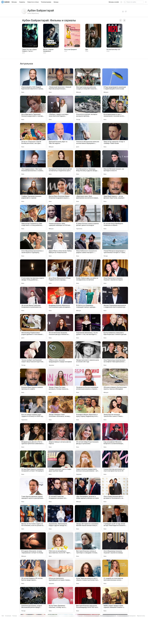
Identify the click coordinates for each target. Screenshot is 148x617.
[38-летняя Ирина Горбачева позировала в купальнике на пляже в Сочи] (33, 299)
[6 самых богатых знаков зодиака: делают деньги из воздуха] (88, 217)
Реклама (14, 615)
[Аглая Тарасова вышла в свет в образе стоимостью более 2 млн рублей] (88, 572)
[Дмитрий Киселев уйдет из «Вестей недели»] (60, 136)
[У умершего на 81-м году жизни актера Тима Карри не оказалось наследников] (115, 518)
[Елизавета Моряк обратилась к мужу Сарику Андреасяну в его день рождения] (88, 409)
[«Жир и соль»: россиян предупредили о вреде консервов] (60, 354)
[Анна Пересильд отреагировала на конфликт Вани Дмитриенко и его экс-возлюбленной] (115, 354)
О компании (8, 615)
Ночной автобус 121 (113, 49)
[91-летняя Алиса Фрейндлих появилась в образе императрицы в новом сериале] (115, 217)
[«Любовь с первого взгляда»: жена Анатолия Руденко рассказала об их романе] (60, 108)
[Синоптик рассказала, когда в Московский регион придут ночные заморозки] (33, 600)
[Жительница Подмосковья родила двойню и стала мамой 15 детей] (33, 327)
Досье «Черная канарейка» (48, 50)
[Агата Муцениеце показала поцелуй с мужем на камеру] (115, 545)
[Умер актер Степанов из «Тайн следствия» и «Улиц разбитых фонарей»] (33, 217)
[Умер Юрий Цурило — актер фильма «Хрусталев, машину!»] (115, 190)
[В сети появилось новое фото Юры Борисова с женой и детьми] (115, 327)
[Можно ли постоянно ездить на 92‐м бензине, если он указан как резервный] (33, 518)
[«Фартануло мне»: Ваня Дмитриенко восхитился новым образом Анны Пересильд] (88, 190)
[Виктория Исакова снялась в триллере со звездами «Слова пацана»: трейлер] (88, 545)
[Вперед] (124, 20)
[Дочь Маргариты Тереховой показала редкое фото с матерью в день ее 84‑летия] (33, 108)
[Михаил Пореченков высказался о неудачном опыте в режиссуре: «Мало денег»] (115, 299)
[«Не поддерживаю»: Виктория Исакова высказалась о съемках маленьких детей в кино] (33, 163)
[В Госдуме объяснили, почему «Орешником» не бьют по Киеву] (33, 545)
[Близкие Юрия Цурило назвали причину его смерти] (33, 381)
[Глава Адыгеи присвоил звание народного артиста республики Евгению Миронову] (33, 490)
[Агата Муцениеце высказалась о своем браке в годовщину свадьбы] (33, 245)
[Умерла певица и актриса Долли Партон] (60, 436)
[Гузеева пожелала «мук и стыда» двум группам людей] (60, 463)
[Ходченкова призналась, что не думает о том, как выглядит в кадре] (88, 327)
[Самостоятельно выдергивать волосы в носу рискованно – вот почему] (88, 463)
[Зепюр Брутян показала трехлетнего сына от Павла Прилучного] (115, 409)
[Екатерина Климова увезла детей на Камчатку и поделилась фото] (60, 163)
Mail (3, 615)
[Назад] (120, 20)
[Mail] (2, 2)
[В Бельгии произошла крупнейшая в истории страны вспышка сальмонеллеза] (60, 572)
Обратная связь (141, 615)
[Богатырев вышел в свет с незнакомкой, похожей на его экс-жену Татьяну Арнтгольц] (115, 108)
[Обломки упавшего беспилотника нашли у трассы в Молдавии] (115, 381)
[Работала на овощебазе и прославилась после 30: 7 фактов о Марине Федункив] (60, 545)
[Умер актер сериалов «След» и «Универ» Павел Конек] (115, 136)
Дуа (86, 49)
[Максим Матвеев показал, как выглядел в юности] (115, 163)
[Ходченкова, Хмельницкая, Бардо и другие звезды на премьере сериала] (60, 518)
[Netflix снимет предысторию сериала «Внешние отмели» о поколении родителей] (115, 600)
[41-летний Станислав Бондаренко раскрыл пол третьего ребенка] (60, 490)
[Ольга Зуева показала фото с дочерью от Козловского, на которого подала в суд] (115, 490)
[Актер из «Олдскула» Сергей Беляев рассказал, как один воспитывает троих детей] (33, 136)
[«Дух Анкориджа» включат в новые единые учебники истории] (88, 490)
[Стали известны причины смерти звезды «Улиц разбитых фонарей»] (33, 272)
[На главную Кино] (7, 2)
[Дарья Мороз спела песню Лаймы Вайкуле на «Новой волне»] (60, 245)
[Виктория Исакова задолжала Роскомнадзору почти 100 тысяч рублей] (88, 600)
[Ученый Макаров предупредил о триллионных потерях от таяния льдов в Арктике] (115, 245)
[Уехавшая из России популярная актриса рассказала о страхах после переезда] (88, 381)
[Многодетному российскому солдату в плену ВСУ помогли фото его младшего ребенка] (88, 81)
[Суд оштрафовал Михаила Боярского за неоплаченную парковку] (115, 436)
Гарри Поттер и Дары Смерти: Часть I (29, 50)
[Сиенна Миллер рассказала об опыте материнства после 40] (115, 463)
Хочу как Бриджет (70, 49)
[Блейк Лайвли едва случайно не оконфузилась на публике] (88, 272)
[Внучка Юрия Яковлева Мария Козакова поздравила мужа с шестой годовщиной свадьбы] (60, 190)
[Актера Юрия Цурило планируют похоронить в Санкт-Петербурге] (33, 463)
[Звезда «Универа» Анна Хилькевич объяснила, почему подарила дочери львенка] (60, 409)
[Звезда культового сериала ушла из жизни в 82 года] (88, 354)
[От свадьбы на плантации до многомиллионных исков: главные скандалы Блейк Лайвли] (115, 572)
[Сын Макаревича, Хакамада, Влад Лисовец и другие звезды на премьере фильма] (88, 163)
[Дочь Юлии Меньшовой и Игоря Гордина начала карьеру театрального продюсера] (60, 272)
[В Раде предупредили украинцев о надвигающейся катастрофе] (115, 81)
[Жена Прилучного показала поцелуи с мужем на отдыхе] (115, 272)
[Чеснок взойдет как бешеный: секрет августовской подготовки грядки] (33, 354)
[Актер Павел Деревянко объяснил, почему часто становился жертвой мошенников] (60, 600)
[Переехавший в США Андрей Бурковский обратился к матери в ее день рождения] (33, 81)
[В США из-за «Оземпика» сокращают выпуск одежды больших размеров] (88, 299)
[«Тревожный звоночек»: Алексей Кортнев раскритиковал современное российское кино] (60, 81)
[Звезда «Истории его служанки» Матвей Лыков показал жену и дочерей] (88, 518)
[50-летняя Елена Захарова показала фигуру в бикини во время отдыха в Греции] (60, 327)
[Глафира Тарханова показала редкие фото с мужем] (33, 190)
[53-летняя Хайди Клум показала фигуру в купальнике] (88, 436)
